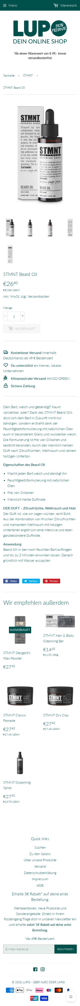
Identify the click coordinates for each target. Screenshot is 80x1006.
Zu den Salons (40, 854)
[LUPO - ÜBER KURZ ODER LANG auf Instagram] (43, 970)
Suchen (40, 847)
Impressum (40, 879)
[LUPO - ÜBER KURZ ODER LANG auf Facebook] (35, 970)
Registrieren (65, 949)
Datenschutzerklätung (40, 873)
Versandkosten (38, 296)
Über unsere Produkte (40, 860)
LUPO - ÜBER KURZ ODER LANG (44, 982)
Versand (40, 866)
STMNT (28, 75)
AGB (40, 885)
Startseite (9, 75)
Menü (13, 5)
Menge (7, 308)
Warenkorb (68, 5)
